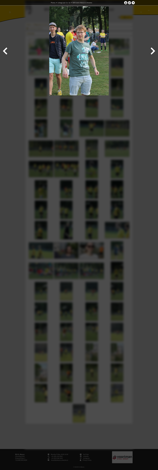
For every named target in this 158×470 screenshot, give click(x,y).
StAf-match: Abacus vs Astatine (82, 3)
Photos (53, 3)
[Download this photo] (125, 2)
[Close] (133, 2)
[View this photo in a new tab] (129, 2)
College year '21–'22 (64, 3)
